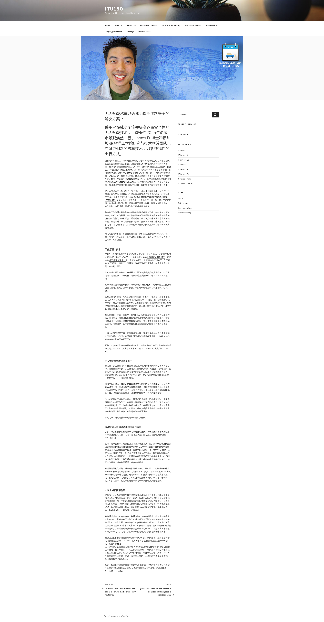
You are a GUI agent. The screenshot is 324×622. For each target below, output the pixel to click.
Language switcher (113, 32)
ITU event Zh (183, 174)
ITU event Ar (183, 155)
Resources (210, 25)
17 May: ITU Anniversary (137, 32)
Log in (180, 198)
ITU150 (114, 9)
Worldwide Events (193, 25)
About (117, 25)
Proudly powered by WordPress (117, 616)
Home (107, 25)
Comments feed (185, 208)
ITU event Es (183, 160)
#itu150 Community (171, 25)
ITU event (182, 150)
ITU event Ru (183, 169)
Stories (130, 25)
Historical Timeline (148, 25)
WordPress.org (184, 213)
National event (184, 179)
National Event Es (185, 183)
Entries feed (183, 203)
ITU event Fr (183, 165)
